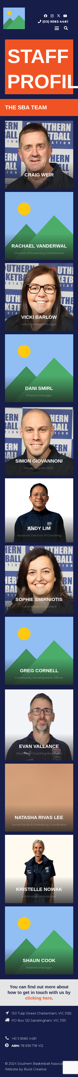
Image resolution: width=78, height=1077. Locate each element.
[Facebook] (45, 16)
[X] (58, 16)
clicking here (38, 998)
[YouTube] (65, 16)
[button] (57, 28)
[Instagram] (52, 16)
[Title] (14, 18)
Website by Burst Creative (26, 1069)
